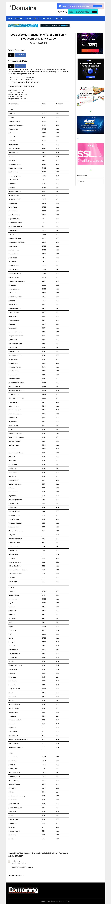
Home (10, 18)
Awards (36, 18)
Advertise (18, 18)
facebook (21, 55)
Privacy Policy (47, 18)
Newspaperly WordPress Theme (60, 901)
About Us (58, 18)
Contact (28, 18)
